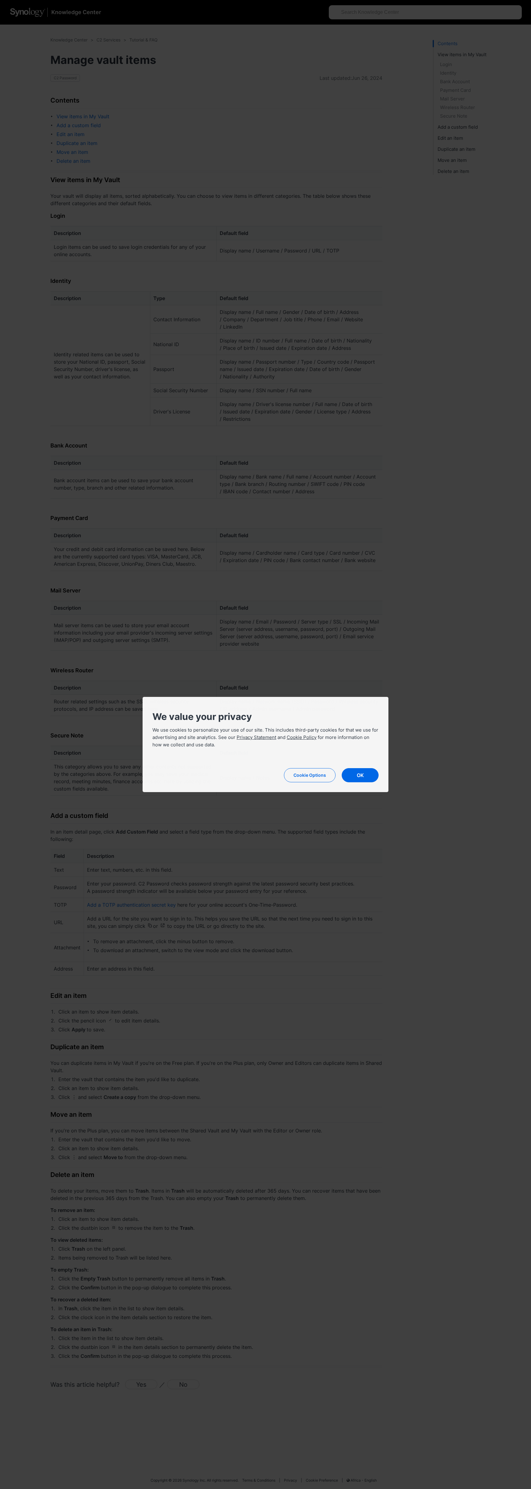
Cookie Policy (302, 737)
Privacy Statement (256, 737)
